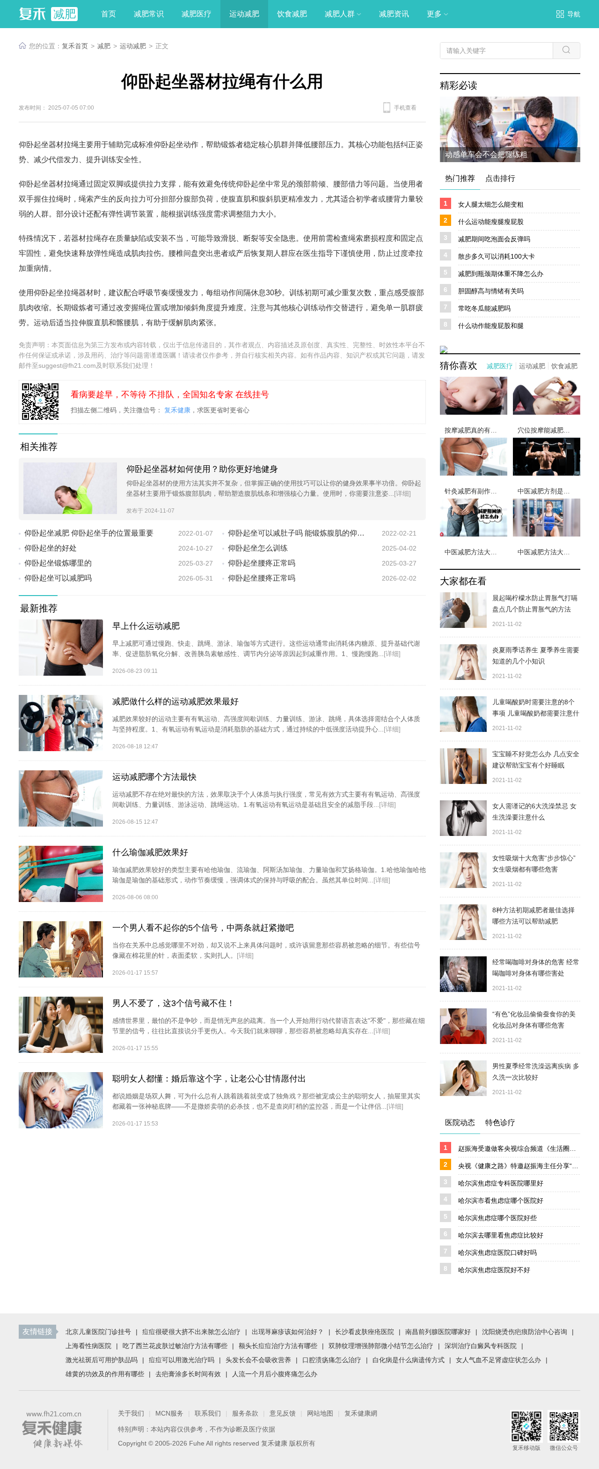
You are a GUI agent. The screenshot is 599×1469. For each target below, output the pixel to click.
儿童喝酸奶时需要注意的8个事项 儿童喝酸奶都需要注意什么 (535, 713)
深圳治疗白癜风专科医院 (481, 1346)
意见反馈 (283, 1413)
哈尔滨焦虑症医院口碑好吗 (497, 1252)
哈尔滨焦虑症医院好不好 (494, 1270)
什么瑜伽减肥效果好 (150, 852)
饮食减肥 (564, 366)
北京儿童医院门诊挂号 (98, 1331)
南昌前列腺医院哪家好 (438, 1331)
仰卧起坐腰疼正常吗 (261, 563)
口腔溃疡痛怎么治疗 (331, 1360)
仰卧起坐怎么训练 (258, 548)
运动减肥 (133, 46)
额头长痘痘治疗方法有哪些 (278, 1346)
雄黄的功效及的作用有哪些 (105, 1374)
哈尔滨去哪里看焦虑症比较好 (500, 1235)
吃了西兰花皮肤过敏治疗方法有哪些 (175, 1346)
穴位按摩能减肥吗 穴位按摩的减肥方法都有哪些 (549, 430)
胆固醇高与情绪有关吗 (491, 291)
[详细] (402, 493)
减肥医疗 (500, 366)
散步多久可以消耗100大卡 (496, 256)
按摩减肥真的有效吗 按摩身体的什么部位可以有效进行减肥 (476, 430)
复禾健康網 (360, 1413)
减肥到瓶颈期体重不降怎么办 (500, 273)
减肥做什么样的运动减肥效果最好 (175, 701)
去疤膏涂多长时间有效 (188, 1374)
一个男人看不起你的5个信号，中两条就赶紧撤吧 (203, 927)
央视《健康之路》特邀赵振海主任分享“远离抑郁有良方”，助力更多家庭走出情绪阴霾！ (519, 1166)
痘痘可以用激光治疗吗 (181, 1360)
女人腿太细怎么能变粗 (491, 204)
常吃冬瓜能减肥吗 (484, 308)
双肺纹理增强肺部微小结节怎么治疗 (381, 1346)
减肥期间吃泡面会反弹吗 (494, 239)
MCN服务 (169, 1413)
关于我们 (131, 1413)
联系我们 (208, 1413)
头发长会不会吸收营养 (258, 1360)
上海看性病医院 (88, 1346)
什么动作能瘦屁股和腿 (491, 325)
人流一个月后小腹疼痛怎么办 (274, 1374)
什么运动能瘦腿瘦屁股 (491, 221)
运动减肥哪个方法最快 (154, 777)
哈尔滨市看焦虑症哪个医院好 (500, 1200)
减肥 (103, 46)
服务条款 (245, 1413)
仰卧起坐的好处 (50, 548)
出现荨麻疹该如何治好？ (288, 1331)
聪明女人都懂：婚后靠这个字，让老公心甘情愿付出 (209, 1078)
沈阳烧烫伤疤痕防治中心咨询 (524, 1331)
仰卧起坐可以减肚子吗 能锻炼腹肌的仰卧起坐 (298, 533)
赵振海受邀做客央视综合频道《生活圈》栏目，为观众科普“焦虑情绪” (519, 1148)
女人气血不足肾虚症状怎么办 (498, 1360)
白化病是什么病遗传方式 (409, 1360)
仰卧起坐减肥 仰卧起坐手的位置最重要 (88, 533)
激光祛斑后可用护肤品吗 (102, 1360)
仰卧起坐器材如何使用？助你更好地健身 (202, 469)
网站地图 (320, 1413)
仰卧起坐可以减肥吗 (58, 578)
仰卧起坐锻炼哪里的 (58, 563)
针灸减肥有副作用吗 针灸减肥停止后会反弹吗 (476, 491)
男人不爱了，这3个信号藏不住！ (173, 1003)
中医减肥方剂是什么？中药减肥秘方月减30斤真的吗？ (549, 491)
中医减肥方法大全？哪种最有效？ (476, 552)
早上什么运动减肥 (146, 626)
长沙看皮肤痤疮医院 (364, 1331)
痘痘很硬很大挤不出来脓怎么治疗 (191, 1331)
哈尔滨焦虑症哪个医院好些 (497, 1218)
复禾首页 (75, 46)
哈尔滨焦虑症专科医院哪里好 (500, 1183)
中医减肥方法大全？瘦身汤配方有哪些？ (549, 552)
